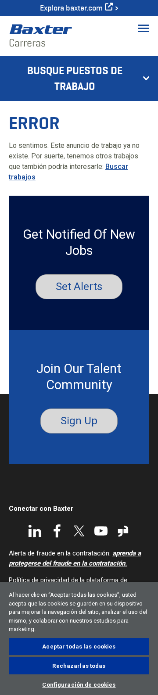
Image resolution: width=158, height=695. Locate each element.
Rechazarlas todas (78, 666)
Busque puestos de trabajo (74, 78)
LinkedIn (35, 531)
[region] (79, 638)
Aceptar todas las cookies (78, 646)
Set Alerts (79, 286)
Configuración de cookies (78, 684)
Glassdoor (123, 531)
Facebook (57, 531)
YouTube (101, 531)
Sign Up (79, 421)
